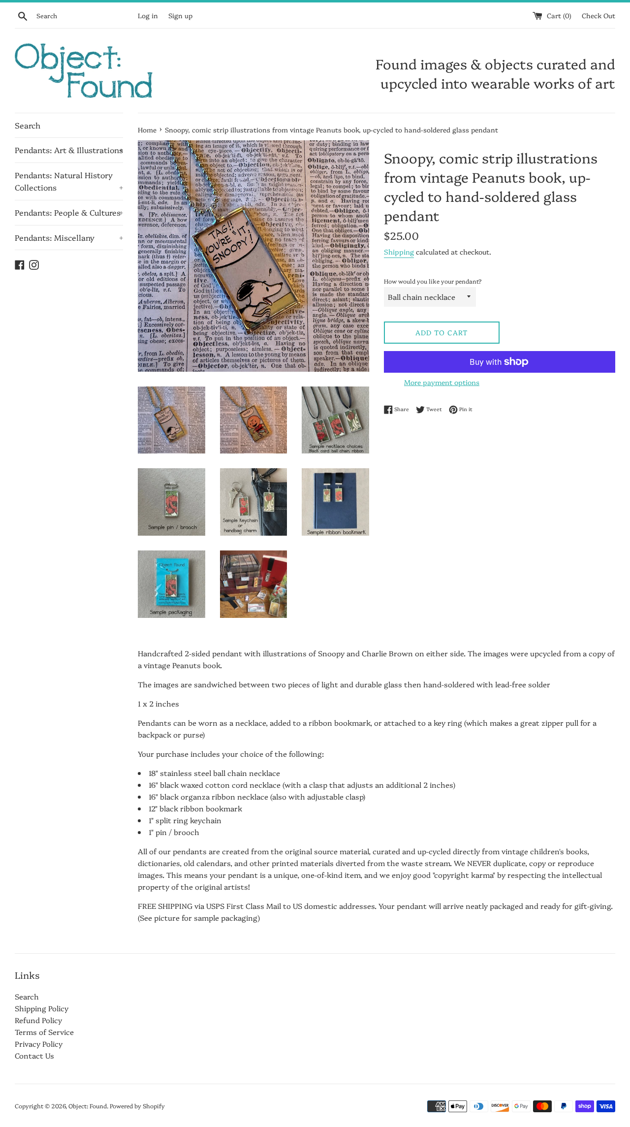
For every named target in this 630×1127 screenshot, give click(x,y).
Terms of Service (44, 1032)
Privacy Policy (39, 1043)
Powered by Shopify (137, 1105)
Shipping (399, 252)
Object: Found (87, 1105)
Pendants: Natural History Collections (69, 181)
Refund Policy (38, 1020)
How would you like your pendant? (433, 281)
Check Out (598, 15)
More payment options (441, 382)
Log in (148, 15)
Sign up (180, 15)
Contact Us (34, 1055)
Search (27, 125)
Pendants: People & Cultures (69, 212)
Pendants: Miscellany (69, 237)
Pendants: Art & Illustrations (69, 149)
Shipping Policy (41, 1008)
